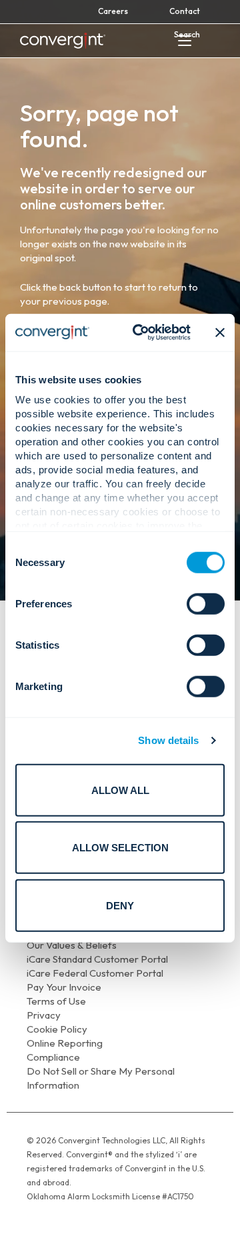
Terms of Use (56, 1001)
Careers (113, 11)
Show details (168, 740)
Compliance (53, 1057)
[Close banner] (220, 332)
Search (187, 34)
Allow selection (120, 847)
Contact (184, 11)
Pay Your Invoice (64, 987)
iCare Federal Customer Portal (95, 973)
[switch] (206, 603)
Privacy (44, 1015)
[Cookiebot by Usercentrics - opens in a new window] (141, 332)
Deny (120, 905)
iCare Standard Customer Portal (97, 959)
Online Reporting (65, 1043)
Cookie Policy (57, 1029)
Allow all (120, 789)
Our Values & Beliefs (72, 945)
